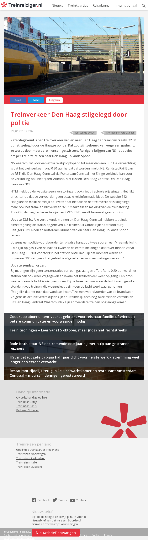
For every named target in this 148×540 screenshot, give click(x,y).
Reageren (54, 100)
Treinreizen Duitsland (29, 466)
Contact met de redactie (17, 535)
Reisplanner (102, 5)
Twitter (62, 500)
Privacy (108, 535)
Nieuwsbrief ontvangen (56, 532)
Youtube (81, 500)
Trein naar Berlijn (27, 402)
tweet (36, 100)
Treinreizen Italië (26, 462)
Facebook (43, 500)
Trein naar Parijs (26, 406)
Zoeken (143, 6)
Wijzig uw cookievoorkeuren (19, 538)
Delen (18, 100)
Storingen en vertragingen (120, 132)
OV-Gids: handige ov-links (32, 397)
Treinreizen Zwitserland (30, 458)
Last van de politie (85, 132)
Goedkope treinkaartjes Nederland (37, 449)
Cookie (95, 535)
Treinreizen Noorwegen (31, 454)
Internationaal (126, 5)
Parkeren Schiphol (27, 410)
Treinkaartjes (78, 5)
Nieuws (57, 5)
